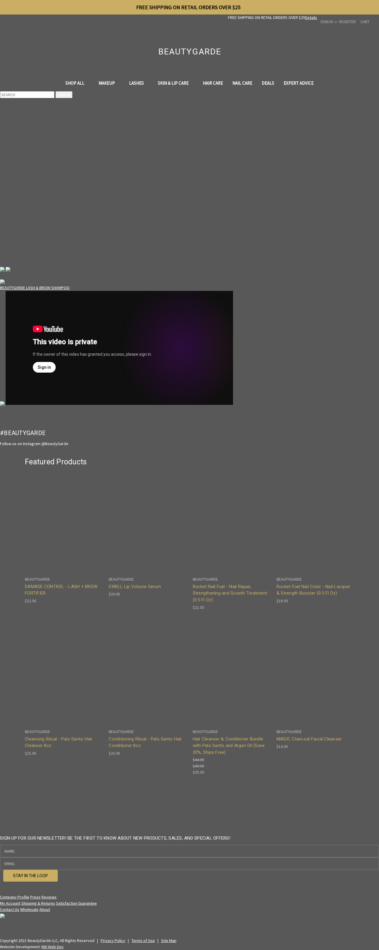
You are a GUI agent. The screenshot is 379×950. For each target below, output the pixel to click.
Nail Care (242, 83)
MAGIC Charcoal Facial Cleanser (309, 739)
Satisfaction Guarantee (76, 903)
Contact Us (9, 909)
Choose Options (315, 526)
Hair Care (213, 83)
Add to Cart (63, 526)
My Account (10, 903)
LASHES (137, 83)
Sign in (326, 21)
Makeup (107, 83)
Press (35, 897)
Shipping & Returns (38, 903)
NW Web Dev (52, 946)
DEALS (268, 83)
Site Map (168, 940)
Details (311, 17)
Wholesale (29, 909)
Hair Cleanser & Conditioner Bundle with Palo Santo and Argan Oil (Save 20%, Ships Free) (229, 745)
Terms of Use (143, 940)
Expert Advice (299, 83)
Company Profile (14, 897)
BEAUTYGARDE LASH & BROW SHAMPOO (35, 287)
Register (347, 21)
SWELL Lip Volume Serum (135, 586)
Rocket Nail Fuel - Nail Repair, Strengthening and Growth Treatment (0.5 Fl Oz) (230, 593)
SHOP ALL (75, 83)
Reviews (49, 897)
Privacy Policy (113, 940)
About (44, 909)
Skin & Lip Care (174, 83)
